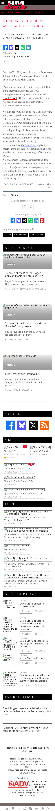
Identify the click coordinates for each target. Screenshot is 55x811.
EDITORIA (23, 601)
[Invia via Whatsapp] (23, 47)
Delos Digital (8, 12)
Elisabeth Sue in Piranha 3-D (18, 481)
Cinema (14, 195)
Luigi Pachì (38, 12)
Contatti (28, 750)
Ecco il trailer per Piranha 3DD (22, 374)
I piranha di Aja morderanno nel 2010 (23, 493)
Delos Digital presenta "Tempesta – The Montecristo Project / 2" (24, 519)
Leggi (27, 611)
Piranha (24, 75)
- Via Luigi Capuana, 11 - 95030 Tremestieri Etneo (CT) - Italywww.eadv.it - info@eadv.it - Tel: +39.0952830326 (29, 788)
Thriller (27, 12)
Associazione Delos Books (27, 769)
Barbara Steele (28, 145)
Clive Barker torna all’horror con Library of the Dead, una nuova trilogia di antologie (27, 536)
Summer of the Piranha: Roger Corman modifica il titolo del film (24, 274)
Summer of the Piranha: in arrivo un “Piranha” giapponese (26, 325)
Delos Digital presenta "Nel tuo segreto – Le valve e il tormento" (26, 565)
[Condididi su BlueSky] (11, 47)
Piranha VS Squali (39, 451)
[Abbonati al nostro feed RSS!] (44, 425)
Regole (33, 747)
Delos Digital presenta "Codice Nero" (32, 605)
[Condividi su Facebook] (5, 47)
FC (15, 52)
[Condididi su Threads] (17, 47)
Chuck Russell (10, 98)
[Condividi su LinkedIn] (28, 47)
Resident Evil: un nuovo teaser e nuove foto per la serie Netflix (25, 729)
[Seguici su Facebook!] (10, 425)
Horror (18, 12)
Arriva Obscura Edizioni (15, 549)
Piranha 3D (9, 451)
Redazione (44, 747)
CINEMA (10, 264)
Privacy (25, 747)
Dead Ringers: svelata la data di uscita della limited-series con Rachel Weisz (25, 710)
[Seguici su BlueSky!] (22, 425)
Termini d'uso (13, 747)
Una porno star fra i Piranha (18, 468)
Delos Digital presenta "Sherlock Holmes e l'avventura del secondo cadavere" (25, 582)
